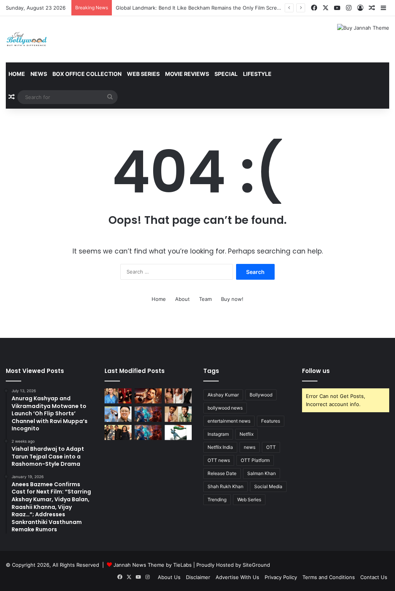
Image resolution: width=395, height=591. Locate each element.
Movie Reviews (187, 74)
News (38, 74)
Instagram (218, 434)
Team (205, 299)
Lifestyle (257, 74)
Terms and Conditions (328, 577)
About (182, 299)
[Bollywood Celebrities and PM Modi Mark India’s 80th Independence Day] (178, 432)
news (249, 447)
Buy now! (232, 299)
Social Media (268, 486)
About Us (169, 577)
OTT (271, 447)
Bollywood (261, 395)
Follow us (316, 371)
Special (226, 74)
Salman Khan (261, 473)
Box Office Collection (87, 74)
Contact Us (373, 577)
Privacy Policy (281, 577)
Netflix (246, 434)
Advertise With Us (237, 577)
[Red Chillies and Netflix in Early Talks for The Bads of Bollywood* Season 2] (148, 395)
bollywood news (225, 408)
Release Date (222, 473)
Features (270, 421)
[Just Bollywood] (26, 39)
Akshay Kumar (223, 395)
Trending (217, 499)
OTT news (219, 460)
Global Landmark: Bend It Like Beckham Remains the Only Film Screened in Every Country (223, 8)
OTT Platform (255, 460)
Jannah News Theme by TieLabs (152, 565)
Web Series (143, 74)
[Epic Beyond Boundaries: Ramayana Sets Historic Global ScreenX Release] (148, 413)
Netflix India (220, 447)
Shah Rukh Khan (225, 486)
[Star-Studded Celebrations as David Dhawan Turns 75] (118, 432)
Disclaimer (198, 577)
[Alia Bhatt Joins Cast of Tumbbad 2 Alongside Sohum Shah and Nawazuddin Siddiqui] (118, 395)
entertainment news (229, 421)
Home (16, 74)
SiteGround (256, 565)
